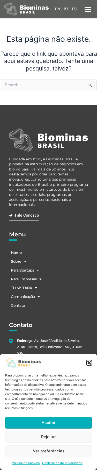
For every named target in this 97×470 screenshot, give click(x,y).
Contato (18, 305)
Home (16, 252)
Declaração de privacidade (62, 463)
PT (66, 9)
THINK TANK (21, 288)
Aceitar (49, 422)
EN (57, 9)
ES (74, 9)
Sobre (16, 261)
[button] (89, 362)
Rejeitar (48, 436)
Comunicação (23, 296)
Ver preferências (48, 450)
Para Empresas (24, 279)
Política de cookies (26, 463)
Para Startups (22, 270)
